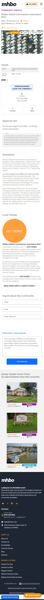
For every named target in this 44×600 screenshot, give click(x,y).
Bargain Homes (6, 571)
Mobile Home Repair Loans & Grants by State (22, 588)
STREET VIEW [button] (36, 32)
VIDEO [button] (25, 32)
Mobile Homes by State (9, 574)
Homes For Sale (7, 564)
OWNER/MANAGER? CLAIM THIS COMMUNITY (22, 87)
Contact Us (5, 542)
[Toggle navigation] (41, 4)
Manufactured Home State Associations (22, 593)
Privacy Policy (7, 333)
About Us (4, 539)
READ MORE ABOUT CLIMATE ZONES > (20, 286)
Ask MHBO (32, 4)
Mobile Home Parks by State (11, 577)
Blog (3, 552)
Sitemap (4, 555)
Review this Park (10, 28)
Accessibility (5, 545)
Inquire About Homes (10, 597)
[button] (34, 385)
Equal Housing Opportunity (31, 583)
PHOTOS (16, 32)
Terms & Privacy (7, 548)
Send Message (22, 362)
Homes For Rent (7, 567)
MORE (3, 80)
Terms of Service (20, 333)
